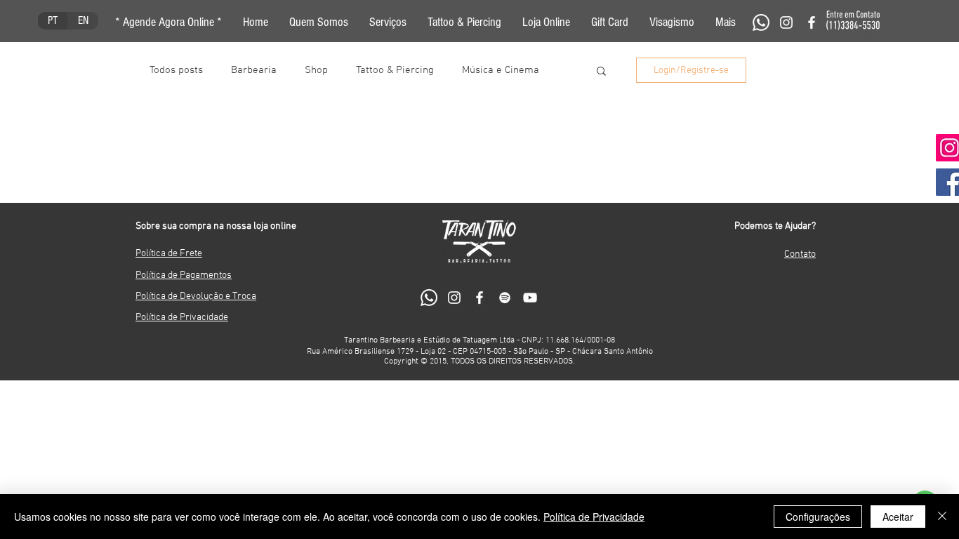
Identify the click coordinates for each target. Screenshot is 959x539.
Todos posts (176, 70)
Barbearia (254, 70)
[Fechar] (942, 516)
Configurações (818, 517)
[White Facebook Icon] (811, 22)
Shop (316, 70)
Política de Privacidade (593, 517)
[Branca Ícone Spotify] (504, 297)
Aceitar (897, 517)
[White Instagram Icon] (786, 22)
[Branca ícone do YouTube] (530, 297)
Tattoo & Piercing (395, 70)
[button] (725, 22)
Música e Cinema (500, 70)
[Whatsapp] (761, 22)
